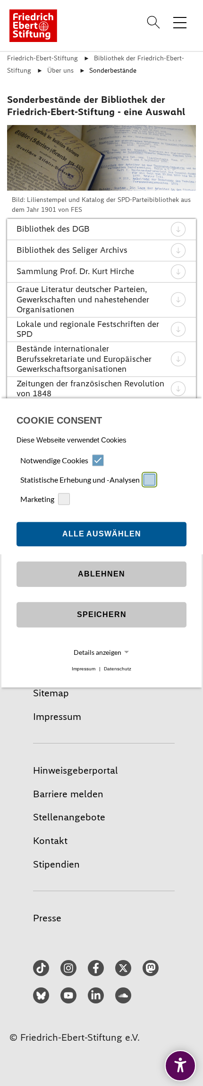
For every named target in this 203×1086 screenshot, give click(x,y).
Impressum (83, 668)
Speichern (102, 614)
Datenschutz (117, 668)
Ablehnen (101, 574)
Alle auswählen (101, 534)
